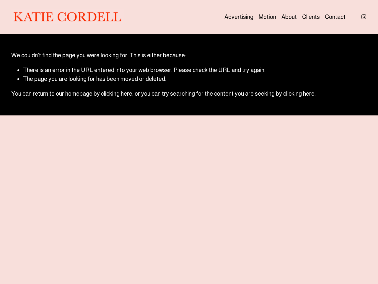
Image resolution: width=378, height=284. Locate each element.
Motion (267, 17)
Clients (311, 17)
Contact (335, 17)
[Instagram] (364, 17)
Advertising (238, 17)
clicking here (116, 93)
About (289, 17)
